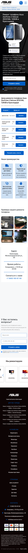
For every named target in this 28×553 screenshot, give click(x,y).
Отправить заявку (14, 83)
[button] (3, 375)
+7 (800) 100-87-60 (14, 278)
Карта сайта (23, 549)
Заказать (21, 115)
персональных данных (14, 352)
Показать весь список (14, 153)
